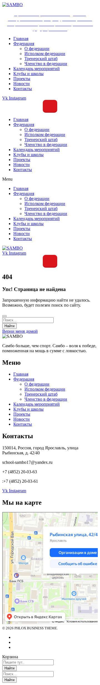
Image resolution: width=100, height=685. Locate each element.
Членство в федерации (45, 144)
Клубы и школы (28, 154)
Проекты (21, 159)
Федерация (23, 124)
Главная (20, 119)
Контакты (22, 169)
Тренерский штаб (41, 139)
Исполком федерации (44, 134)
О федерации (36, 129)
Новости (21, 164)
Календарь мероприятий (36, 149)
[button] (50, 179)
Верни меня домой (20, 331)
